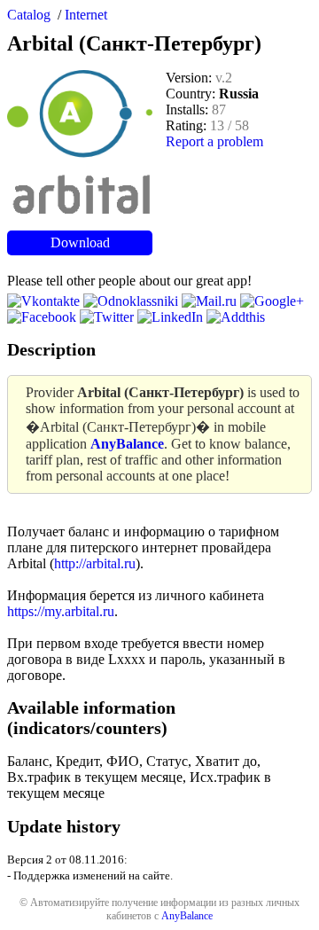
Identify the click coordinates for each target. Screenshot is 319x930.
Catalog (29, 14)
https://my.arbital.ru (60, 611)
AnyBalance (187, 916)
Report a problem (214, 141)
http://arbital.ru (95, 563)
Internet (86, 14)
